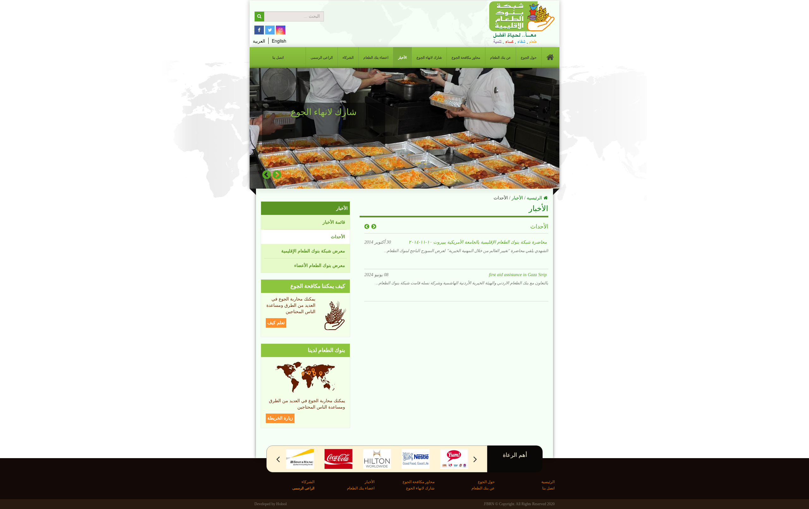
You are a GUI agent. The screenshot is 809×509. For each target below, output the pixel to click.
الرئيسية (534, 198)
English (279, 41)
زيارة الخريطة (280, 418)
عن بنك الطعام (500, 57)
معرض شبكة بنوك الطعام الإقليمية (313, 251)
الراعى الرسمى (322, 57)
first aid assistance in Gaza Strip (518, 241)
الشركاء (348, 57)
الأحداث (338, 236)
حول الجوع (529, 57)
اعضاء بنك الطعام (375, 57)
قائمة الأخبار (334, 222)
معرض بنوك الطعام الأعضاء (319, 265)
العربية (259, 41)
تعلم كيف (276, 322)
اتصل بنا (278, 57)
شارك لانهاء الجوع (429, 57)
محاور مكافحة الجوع (466, 57)
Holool (281, 504)
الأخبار (402, 57)
